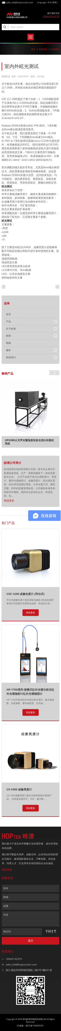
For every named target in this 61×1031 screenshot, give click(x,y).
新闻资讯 (43, 49)
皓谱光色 (16, 15)
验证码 (7, 931)
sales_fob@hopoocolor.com (19, 2)
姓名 (5, 888)
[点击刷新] (51, 931)
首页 (33, 49)
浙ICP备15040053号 (34, 1025)
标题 (5, 905)
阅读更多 (9, 500)
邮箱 (5, 897)
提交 (30, 940)
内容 (5, 914)
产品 (8, 321)
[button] (51, 372)
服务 (8, 350)
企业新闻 (55, 49)
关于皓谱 (11, 328)
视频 (8, 342)
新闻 (8, 335)
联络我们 (11, 357)
